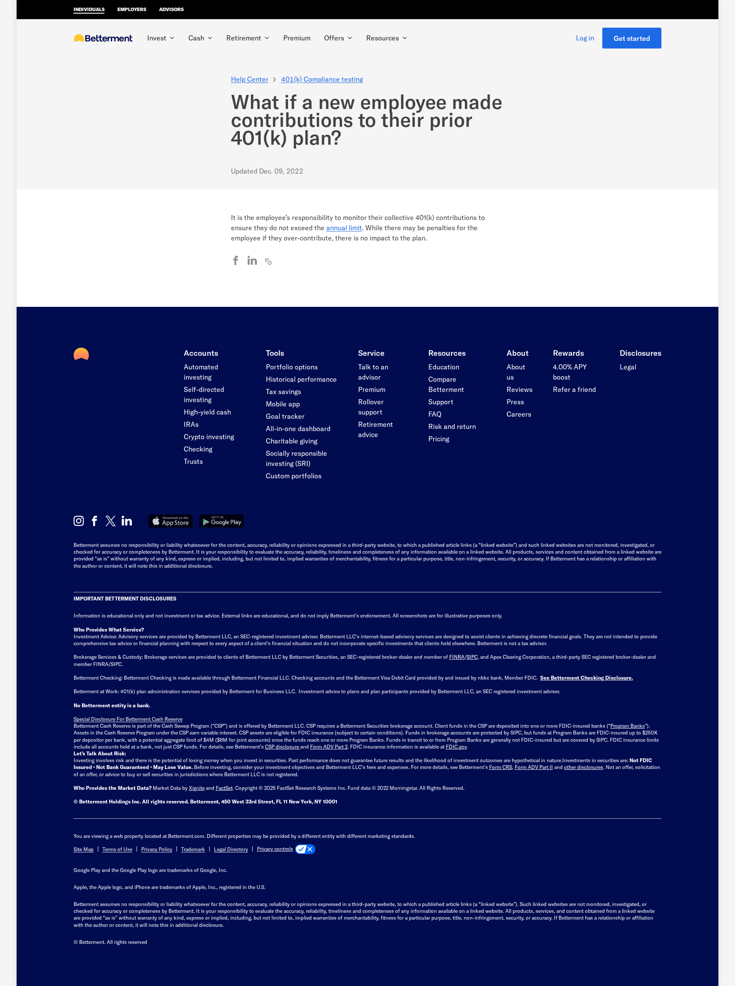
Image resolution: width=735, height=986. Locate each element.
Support (440, 401)
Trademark (193, 849)
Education (443, 367)
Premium (297, 38)
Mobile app (283, 404)
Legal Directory (231, 849)
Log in (585, 38)
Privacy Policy (156, 849)
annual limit (344, 227)
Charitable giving (291, 441)
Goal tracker (285, 416)
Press (515, 401)
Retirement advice (375, 429)
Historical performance (301, 379)
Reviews (520, 389)
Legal (628, 367)
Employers (131, 9)
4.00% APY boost (570, 372)
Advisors (171, 9)
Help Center (249, 79)
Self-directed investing (204, 394)
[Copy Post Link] (268, 261)
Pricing (438, 438)
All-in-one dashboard (298, 428)
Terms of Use (117, 849)
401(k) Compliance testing (322, 79)
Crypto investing (209, 436)
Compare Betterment (446, 384)
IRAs (191, 424)
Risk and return (452, 426)
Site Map (84, 849)
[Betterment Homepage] (103, 39)
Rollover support (371, 406)
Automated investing (201, 372)
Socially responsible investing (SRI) (296, 458)
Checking (198, 449)
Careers (519, 414)
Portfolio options (292, 367)
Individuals (89, 9)
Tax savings (283, 391)
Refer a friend (574, 389)
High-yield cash (207, 412)
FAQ (435, 414)
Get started (632, 38)
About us (516, 372)
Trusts (193, 461)
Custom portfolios (294, 476)
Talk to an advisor (373, 372)
